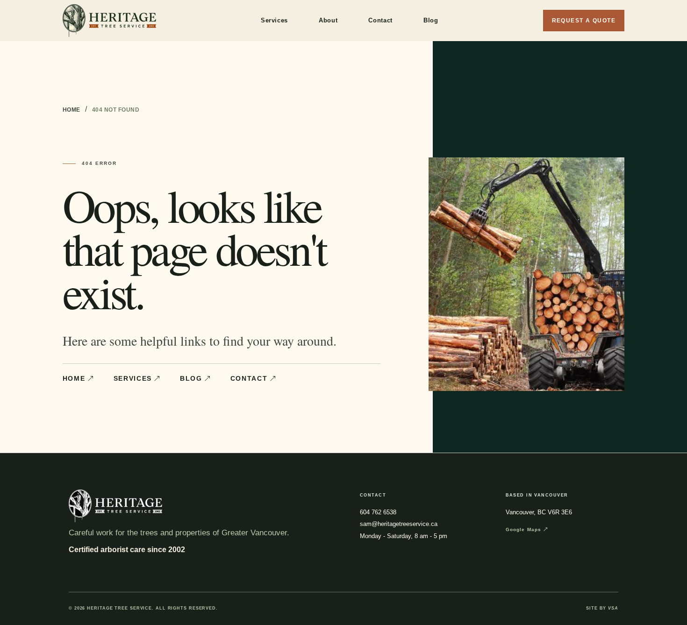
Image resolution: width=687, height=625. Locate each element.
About (328, 20)
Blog (430, 20)
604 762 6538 (378, 512)
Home (71, 110)
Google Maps (524, 529)
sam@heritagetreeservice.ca (398, 523)
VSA (613, 608)
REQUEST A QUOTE (584, 20)
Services (274, 20)
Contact (380, 20)
